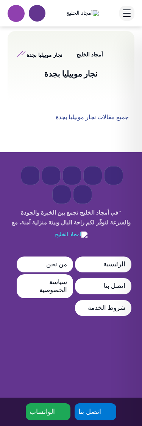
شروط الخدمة (106, 307)
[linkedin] (30, 175)
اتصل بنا (114, 285)
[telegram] (71, 175)
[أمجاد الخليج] (82, 13)
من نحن (56, 264)
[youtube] (51, 175)
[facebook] (113, 175)
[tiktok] (61, 194)
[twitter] (92, 175)
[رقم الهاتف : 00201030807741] (16, 13)
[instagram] (82, 194)
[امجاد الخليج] (71, 235)
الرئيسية (114, 264)
